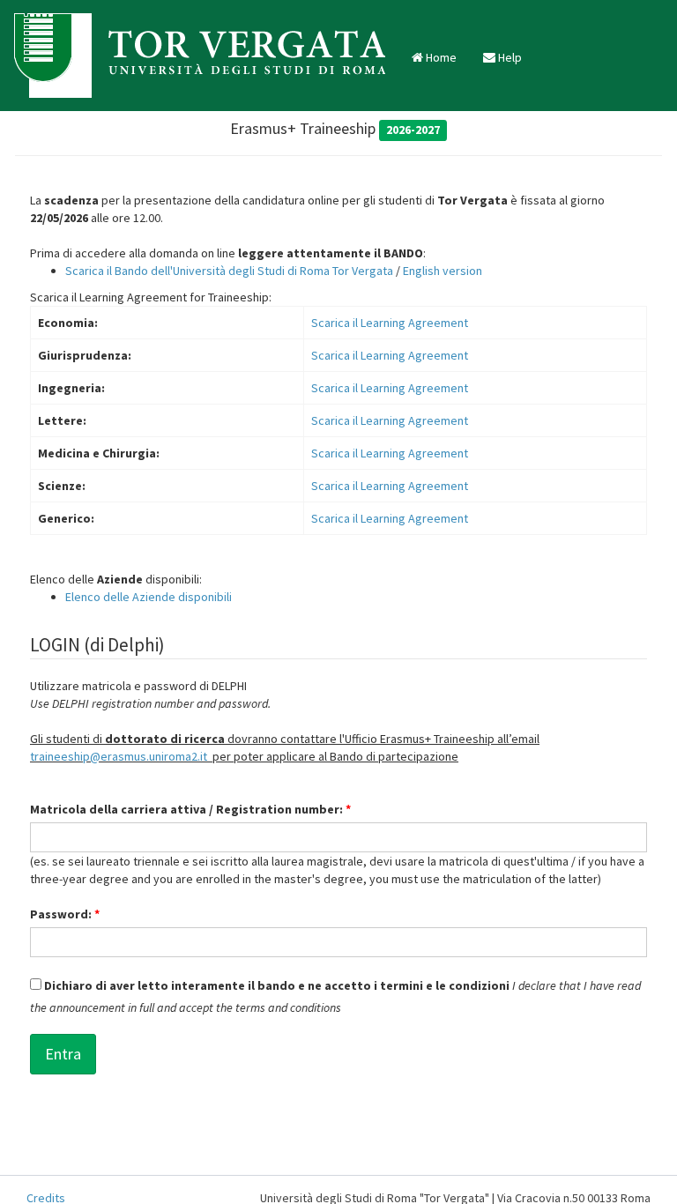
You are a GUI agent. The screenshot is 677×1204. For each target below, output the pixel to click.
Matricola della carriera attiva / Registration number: (190, 809)
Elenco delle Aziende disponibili (148, 597)
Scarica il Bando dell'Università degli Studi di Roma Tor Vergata (229, 271)
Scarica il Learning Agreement (389, 323)
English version (442, 271)
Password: (65, 914)
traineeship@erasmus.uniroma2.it (118, 756)
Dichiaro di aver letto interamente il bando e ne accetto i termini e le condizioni (275, 985)
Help (508, 57)
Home (440, 57)
